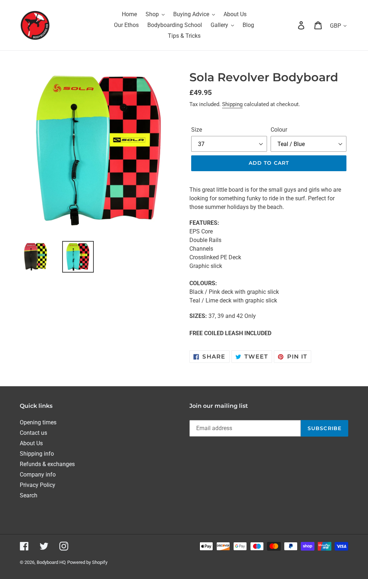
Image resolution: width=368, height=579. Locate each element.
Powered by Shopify (87, 562)
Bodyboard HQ (51, 562)
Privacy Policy (37, 485)
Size (196, 129)
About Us (31, 443)
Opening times (38, 422)
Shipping (232, 104)
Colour (279, 129)
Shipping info (37, 453)
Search (28, 495)
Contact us (33, 432)
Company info (38, 474)
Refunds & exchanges (47, 464)
